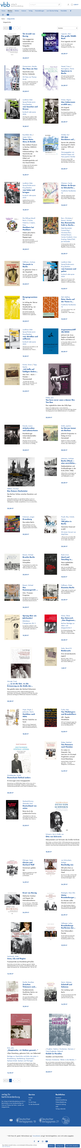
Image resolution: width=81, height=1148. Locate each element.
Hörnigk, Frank (12, 681)
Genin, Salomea (66, 982)
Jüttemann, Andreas (67, 458)
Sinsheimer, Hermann (67, 1049)
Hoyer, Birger (27, 709)
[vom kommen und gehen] (50, 271)
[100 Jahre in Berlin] (50, 524)
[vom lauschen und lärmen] (12, 109)
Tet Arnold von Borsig (29, 35)
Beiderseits (66, 650)
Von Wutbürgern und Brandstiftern (68, 713)
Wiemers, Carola (66, 183)
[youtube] (9, 14)
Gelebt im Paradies (54, 1053)
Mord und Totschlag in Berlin (66, 558)
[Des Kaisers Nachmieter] (21, 471)
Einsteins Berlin (67, 587)
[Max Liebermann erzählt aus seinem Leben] (50, 111)
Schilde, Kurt (65, 135)
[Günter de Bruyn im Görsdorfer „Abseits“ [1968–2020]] (50, 193)
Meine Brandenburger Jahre (67, 896)
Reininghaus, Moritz (67, 69)
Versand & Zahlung (61, 1104)
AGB (57, 1106)
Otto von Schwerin (53, 836)
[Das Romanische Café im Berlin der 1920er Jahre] (50, 225)
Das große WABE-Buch (68, 37)
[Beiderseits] (50, 656)
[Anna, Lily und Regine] (21, 938)
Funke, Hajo (65, 709)
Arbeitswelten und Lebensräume (30, 429)
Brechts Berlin (29, 557)
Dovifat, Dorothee (28, 982)
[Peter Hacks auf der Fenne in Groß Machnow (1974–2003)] (50, 307)
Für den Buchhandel (34, 1104)
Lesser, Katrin (27, 137)
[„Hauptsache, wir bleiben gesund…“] (21, 1030)
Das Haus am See (30, 69)
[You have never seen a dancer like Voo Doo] (60, 379)
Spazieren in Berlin (66, 72)
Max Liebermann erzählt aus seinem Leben (68, 103)
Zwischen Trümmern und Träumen (29, 985)
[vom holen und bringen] (12, 192)
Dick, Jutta (10, 1048)
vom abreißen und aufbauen (30, 337)
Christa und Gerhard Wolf (28, 863)
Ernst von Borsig (30, 893)
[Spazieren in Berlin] (50, 77)
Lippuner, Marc (66, 34)
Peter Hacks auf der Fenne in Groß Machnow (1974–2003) (68, 300)
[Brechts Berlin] (12, 562)
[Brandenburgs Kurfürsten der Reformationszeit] (50, 931)
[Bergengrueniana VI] (12, 307)
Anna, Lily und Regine (16, 958)
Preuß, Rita (64, 517)
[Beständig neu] (50, 867)
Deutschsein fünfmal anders (19, 777)
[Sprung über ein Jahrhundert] (12, 627)
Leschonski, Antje (12, 956)
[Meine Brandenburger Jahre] (50, 901)
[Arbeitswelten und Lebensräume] (12, 434)
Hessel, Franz (65, 66)
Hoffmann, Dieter (66, 585)
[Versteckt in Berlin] (12, 273)
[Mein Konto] (68, 4)
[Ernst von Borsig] (12, 903)
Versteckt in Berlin (28, 265)
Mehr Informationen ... (6, 1146)
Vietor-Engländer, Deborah (54, 1051)
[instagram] (4, 14)
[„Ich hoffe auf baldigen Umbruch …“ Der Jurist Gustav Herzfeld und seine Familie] (12, 374)
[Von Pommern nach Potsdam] (50, 750)
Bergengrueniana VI (30, 298)
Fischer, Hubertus (28, 221)
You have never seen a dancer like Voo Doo (60, 401)
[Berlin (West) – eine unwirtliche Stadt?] (50, 466)
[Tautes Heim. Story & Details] (12, 145)
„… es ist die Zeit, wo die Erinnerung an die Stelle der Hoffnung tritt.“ (19, 685)
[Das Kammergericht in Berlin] (12, 592)
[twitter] (38, 1141)
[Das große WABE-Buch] (50, 42)
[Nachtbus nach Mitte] (12, 717)
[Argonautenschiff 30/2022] (50, 341)
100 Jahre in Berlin (66, 522)
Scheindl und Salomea (66, 985)
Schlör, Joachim (66, 426)
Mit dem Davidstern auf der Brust (67, 138)
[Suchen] (59, 4)
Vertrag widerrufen (60, 1109)
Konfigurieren (59, 1146)
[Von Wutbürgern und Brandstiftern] (50, 717)
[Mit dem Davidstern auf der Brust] (50, 144)
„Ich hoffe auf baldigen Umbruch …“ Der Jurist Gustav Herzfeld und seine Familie (30, 370)
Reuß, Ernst (65, 555)
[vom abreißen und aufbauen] (12, 338)
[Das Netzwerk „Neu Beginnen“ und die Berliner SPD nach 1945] (50, 624)
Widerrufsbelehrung (61, 1102)
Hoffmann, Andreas (29, 262)
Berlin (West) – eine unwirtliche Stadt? (68, 462)
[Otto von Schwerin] (60, 816)
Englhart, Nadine (52, 1049)
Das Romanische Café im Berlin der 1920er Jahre (68, 224)
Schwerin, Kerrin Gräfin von (55, 834)
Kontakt (30, 1098)
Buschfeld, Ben (27, 135)
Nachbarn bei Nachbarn (28, 228)
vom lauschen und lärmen (30, 108)
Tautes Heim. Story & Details (29, 140)
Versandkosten (36, 1136)
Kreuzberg (27, 519)
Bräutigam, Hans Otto (68, 893)
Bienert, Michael (66, 220)
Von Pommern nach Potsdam (67, 745)
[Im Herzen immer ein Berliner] (50, 433)
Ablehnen (51, 1146)
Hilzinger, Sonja (28, 860)
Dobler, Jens (50, 397)
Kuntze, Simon (27, 364)
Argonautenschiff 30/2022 (68, 330)
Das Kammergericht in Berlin (30, 588)
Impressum (58, 1098)
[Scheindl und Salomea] (50, 991)
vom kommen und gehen (68, 270)
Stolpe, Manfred (66, 742)
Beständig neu (67, 865)
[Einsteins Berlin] (50, 592)
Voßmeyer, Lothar (66, 923)
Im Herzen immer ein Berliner (68, 429)
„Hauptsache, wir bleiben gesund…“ (22, 1050)
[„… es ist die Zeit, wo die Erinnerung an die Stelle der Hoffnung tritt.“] (21, 663)
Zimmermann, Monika (30, 66)
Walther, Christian (13, 489)
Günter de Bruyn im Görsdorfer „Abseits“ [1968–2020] (68, 186)
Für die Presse (32, 1102)
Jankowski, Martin (28, 712)
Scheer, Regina (66, 100)
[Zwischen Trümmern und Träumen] (12, 991)
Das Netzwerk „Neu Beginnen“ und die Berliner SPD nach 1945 (68, 619)
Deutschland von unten (30, 807)
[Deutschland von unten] (12, 809)
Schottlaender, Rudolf (14, 775)
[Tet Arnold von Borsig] (12, 44)
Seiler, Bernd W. (66, 648)
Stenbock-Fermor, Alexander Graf (28, 802)
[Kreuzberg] (12, 524)
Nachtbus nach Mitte (29, 715)
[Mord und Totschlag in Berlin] (50, 564)
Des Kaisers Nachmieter (17, 491)
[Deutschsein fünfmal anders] (21, 757)
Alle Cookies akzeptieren (72, 1146)
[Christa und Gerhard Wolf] (12, 868)
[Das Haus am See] (12, 77)
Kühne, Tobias (65, 616)
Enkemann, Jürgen (28, 517)
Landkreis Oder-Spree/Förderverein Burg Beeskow (29, 102)
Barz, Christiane (66, 218)
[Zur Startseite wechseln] (12, 4)
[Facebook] (71, 11)
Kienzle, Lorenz (28, 426)
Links (30, 1100)
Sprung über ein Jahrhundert (29, 617)
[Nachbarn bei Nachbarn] (12, 225)
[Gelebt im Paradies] (60, 1030)
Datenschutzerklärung (61, 1100)
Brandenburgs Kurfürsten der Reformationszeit (68, 926)
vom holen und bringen (29, 191)
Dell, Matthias (65, 297)
